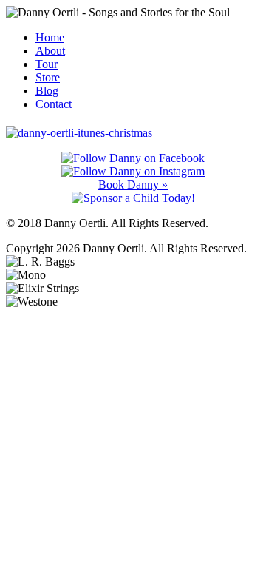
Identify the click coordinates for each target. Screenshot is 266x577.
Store (47, 77)
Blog (46, 90)
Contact (53, 104)
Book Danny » (133, 184)
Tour (46, 64)
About (50, 50)
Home (49, 37)
